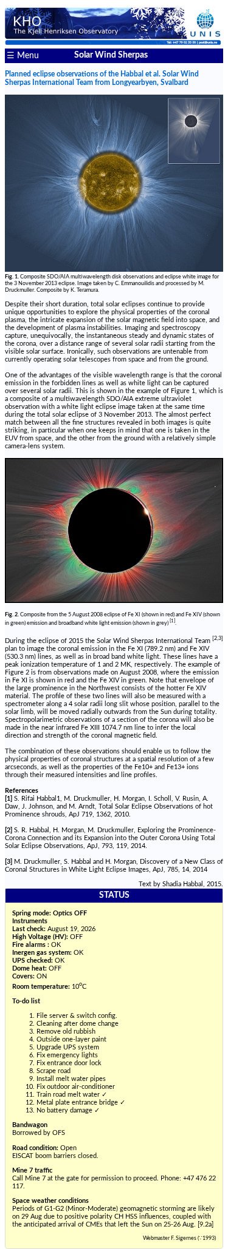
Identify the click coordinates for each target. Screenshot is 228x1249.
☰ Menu (23, 56)
